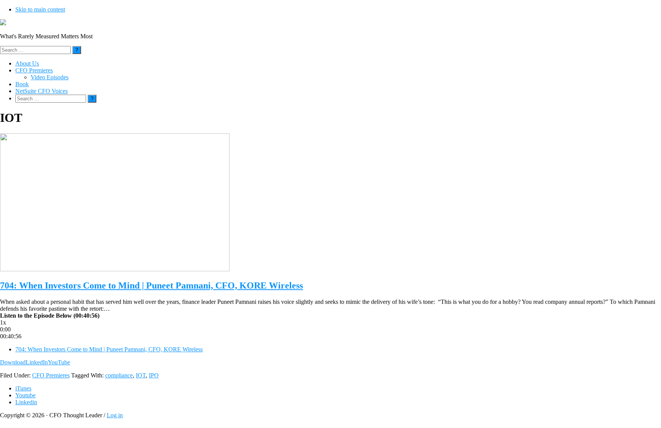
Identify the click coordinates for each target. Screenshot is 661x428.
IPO (154, 375)
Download (13, 362)
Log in (115, 415)
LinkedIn (37, 362)
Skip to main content (40, 9)
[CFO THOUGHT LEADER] (3, 23)
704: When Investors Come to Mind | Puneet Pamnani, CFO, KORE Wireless (151, 285)
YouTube (59, 362)
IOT (141, 375)
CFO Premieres (51, 375)
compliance (119, 375)
